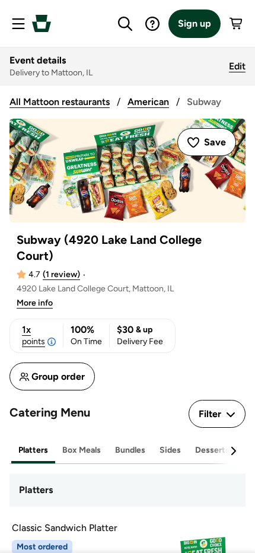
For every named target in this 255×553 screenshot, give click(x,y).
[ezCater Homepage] (41, 23)
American (148, 101)
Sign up (194, 23)
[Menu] (18, 23)
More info (35, 303)
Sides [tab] (170, 450)
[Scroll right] (233, 451)
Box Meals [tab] (81, 450)
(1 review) (61, 274)
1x (33, 335)
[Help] (152, 23)
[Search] (125, 23)
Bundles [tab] (130, 450)
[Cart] (236, 23)
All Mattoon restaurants (59, 101)
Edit (237, 66)
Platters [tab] (33, 450)
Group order (58, 376)
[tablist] (127, 450)
